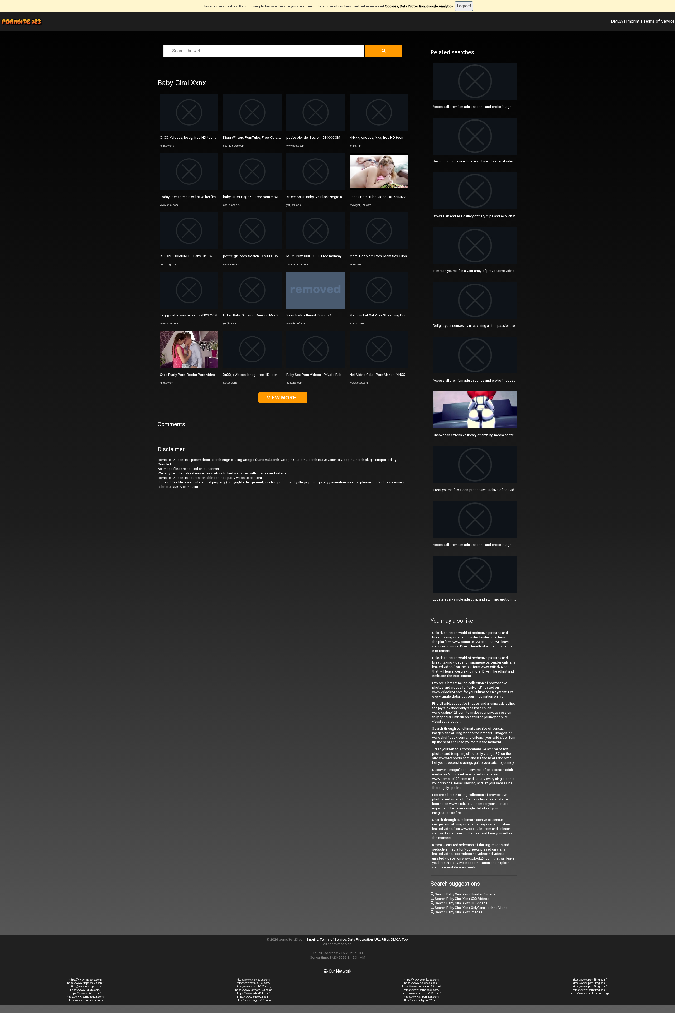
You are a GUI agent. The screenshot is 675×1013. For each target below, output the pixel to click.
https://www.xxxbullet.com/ (253, 983)
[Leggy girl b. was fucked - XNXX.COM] (189, 307)
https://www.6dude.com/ (85, 990)
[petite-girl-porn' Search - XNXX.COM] (252, 248)
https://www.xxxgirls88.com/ (253, 1000)
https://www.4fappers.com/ (85, 979)
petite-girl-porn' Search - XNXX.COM (251, 256)
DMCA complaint (185, 486)
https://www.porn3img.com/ (589, 986)
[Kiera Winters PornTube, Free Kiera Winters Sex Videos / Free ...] (252, 129)
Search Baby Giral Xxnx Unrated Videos (464, 894)
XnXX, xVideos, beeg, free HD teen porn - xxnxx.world (202, 137)
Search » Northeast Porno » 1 (309, 315)
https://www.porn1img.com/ (589, 979)
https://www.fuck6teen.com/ (421, 983)
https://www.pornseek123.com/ (421, 986)
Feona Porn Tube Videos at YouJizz (378, 197)
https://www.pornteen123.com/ (421, 993)
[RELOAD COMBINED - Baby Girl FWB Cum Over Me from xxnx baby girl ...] (189, 248)
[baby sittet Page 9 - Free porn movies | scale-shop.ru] (252, 188)
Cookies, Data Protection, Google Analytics (419, 6)
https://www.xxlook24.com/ (253, 996)
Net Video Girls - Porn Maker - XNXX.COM (381, 374)
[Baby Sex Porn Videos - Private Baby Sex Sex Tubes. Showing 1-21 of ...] (315, 366)
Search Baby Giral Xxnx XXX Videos (461, 898)
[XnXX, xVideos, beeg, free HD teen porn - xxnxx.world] (189, 129)
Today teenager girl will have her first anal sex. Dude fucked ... (208, 197)
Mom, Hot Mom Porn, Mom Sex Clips (378, 256)
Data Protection (360, 939)
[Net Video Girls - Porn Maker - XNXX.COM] (379, 366)
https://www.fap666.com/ (85, 993)
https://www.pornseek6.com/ (421, 990)
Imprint (633, 21)
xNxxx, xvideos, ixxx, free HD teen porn (380, 137)
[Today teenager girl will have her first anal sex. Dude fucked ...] (189, 188)
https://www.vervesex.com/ (253, 979)
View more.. (283, 397)
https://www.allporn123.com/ (421, 996)
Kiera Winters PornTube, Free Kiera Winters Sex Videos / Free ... (273, 137)
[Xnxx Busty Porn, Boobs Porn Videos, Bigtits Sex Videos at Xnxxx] (189, 366)
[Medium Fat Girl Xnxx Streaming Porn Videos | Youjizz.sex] (379, 307)
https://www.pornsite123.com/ (85, 996)
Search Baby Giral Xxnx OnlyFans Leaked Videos (471, 907)
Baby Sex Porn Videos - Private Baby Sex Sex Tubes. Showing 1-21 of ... (342, 374)
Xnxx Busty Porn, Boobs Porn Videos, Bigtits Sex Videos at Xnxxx (211, 374)
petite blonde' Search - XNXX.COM (313, 137)
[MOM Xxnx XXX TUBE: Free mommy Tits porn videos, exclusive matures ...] (315, 248)
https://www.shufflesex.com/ (85, 1000)
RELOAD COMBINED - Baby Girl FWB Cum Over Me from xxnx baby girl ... (215, 256)
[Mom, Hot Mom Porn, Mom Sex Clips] (379, 248)
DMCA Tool (400, 939)
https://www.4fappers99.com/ (85, 983)
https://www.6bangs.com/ (85, 986)
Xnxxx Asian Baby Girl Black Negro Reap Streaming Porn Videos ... (337, 197)
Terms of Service (658, 21)
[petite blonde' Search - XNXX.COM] (315, 129)
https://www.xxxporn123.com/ (253, 990)
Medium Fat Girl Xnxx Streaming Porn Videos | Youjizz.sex (395, 315)
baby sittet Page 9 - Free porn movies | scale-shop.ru (264, 197)
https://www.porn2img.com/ (589, 983)
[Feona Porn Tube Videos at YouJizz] (379, 188)
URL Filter (381, 939)
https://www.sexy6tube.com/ (421, 979)
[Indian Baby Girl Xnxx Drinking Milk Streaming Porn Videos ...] (252, 307)
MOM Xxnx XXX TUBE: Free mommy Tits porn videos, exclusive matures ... (343, 256)
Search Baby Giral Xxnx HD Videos (461, 903)
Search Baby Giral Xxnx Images (458, 912)
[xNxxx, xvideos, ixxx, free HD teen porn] (379, 129)
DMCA (617, 21)
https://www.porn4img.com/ (590, 990)
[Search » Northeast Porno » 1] (315, 307)
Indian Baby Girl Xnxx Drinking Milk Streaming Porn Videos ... (269, 315)
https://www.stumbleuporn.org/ (589, 993)
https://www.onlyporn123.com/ (421, 1000)
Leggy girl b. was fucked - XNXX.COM (189, 315)
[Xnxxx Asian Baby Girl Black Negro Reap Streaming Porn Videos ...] (315, 188)
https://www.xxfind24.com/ (253, 993)
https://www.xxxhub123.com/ (253, 986)
